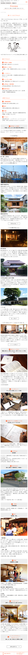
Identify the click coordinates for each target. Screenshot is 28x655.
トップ (2, 12)
